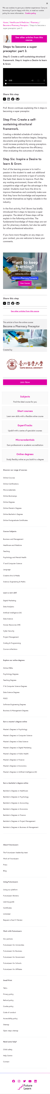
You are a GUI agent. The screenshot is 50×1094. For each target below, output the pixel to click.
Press (5, 865)
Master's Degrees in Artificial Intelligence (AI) (20, 772)
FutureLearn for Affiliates (12, 969)
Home (5, 22)
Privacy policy (8, 994)
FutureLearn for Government (14, 957)
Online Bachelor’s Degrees (13, 514)
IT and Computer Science (12, 563)
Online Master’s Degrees (12, 508)
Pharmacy (35, 22)
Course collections (10, 649)
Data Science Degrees (11, 692)
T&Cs (5, 988)
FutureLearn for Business (12, 951)
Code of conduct (9, 1012)
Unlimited (6, 914)
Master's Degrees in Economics (15, 766)
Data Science (8, 619)
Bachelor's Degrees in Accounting (15, 803)
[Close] (47, 3)
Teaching (6, 551)
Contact (6, 1062)
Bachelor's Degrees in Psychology (16, 797)
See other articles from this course (25, 311)
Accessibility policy (10, 1018)
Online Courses (9, 478)
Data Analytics (8, 607)
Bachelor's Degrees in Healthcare (15, 791)
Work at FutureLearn (11, 859)
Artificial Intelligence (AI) (12, 613)
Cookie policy (8, 1006)
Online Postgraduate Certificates (15, 520)
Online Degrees (9, 502)
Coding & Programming (12, 643)
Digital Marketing (9, 600)
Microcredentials (9, 490)
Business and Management (13, 539)
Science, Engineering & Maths (14, 582)
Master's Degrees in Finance (13, 760)
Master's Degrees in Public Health (16, 754)
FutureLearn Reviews (11, 896)
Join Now (25, 382)
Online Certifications (11, 484)
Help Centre (7, 1055)
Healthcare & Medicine (19, 22)
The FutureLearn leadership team (15, 852)
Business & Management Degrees (15, 710)
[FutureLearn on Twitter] (24, 1081)
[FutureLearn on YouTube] (30, 1081)
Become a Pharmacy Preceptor (15, 25)
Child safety (7, 1049)
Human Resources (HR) (11, 625)
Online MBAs (8, 668)
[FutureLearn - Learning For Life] (25, 1086)
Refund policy (8, 1000)
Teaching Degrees (9, 680)
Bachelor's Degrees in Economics (15, 809)
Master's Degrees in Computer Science (17, 735)
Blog (5, 871)
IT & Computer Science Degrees (15, 686)
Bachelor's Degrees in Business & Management (20, 827)
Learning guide (8, 902)
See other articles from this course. (29, 38)
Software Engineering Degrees (14, 704)
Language (6, 569)
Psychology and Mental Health (14, 557)
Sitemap (6, 1024)
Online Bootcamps (10, 496)
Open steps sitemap (10, 1031)
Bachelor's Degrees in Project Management (19, 821)
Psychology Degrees (11, 674)
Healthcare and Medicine (12, 545)
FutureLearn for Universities (13, 945)
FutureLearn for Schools (12, 963)
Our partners (8, 939)
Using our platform (10, 890)
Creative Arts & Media (11, 576)
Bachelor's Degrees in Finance (14, 815)
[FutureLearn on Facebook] (14, 1081)
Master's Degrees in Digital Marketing (17, 748)
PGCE (5, 698)
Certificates (7, 908)
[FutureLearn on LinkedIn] (35, 1081)
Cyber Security (8, 631)
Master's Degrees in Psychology (15, 729)
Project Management (11, 637)
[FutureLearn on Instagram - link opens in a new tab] (19, 1081)
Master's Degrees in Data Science (15, 741)
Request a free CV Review (12, 920)
